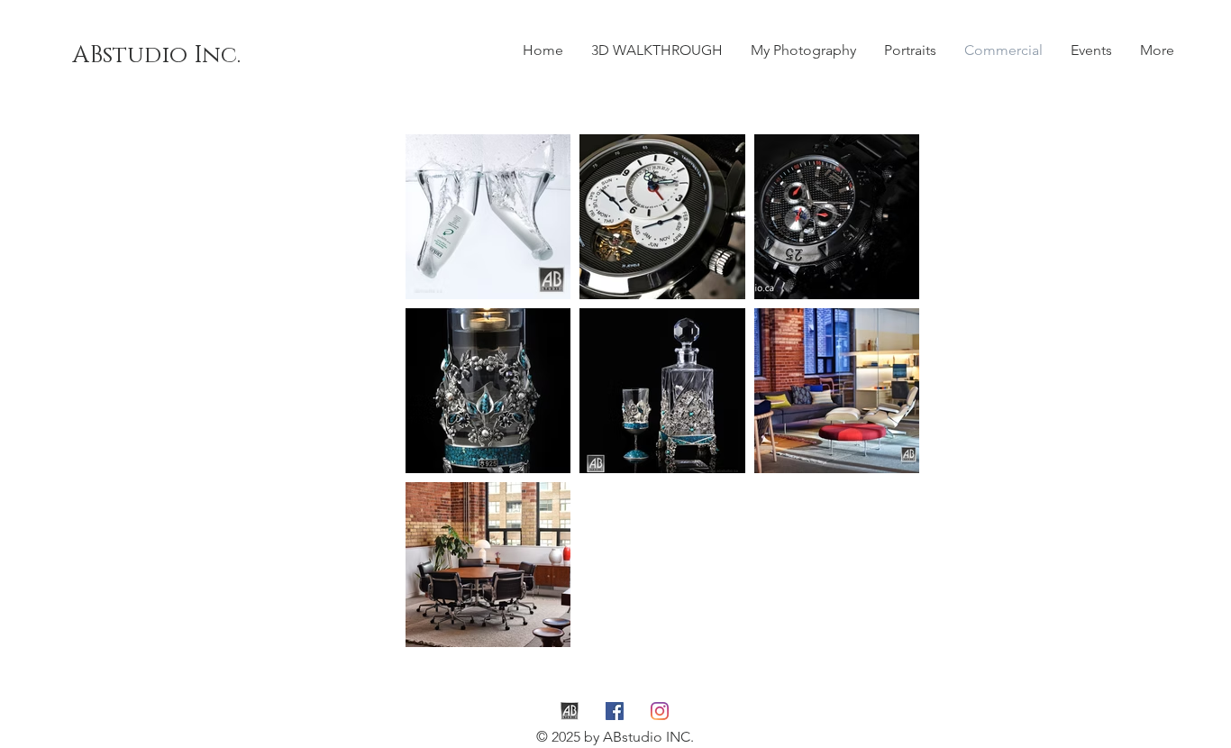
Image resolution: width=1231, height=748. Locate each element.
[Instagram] (660, 711)
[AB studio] (570, 711)
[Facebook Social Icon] (615, 711)
